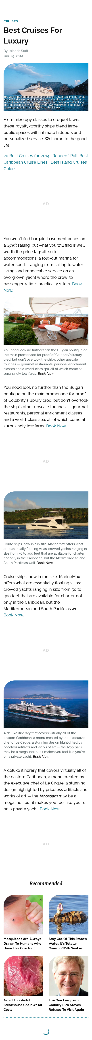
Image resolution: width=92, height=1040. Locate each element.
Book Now (45, 563)
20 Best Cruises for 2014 (26, 155)
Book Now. (46, 374)
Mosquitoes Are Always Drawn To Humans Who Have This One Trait (22, 943)
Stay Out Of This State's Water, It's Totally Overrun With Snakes (68, 943)
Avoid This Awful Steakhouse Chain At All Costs (23, 1005)
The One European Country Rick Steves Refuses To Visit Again (66, 1005)
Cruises (11, 21)
